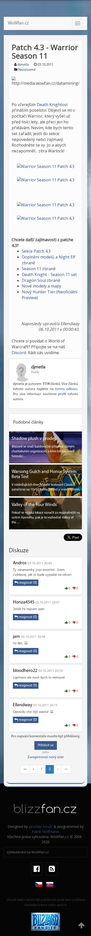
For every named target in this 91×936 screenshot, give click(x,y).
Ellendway (22, 705)
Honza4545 (23, 602)
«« (25, 769)
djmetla (23, 65)
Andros (20, 563)
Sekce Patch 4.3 (36, 251)
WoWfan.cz (18, 23)
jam (16, 637)
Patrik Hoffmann (45, 831)
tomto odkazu (66, 389)
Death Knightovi (52, 104)
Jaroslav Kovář (41, 826)
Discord (19, 352)
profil (62, 394)
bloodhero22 (25, 671)
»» (66, 769)
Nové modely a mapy (41, 286)
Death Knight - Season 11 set (49, 274)
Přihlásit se (46, 745)
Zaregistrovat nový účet (46, 757)
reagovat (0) (27, 583)
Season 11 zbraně (39, 268)
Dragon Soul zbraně (41, 280)
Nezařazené (27, 70)
